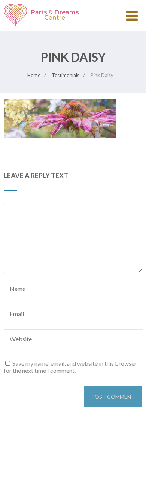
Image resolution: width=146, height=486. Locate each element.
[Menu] (132, 15)
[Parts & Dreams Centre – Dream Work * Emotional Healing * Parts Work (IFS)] (41, 27)
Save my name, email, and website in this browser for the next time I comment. (70, 367)
